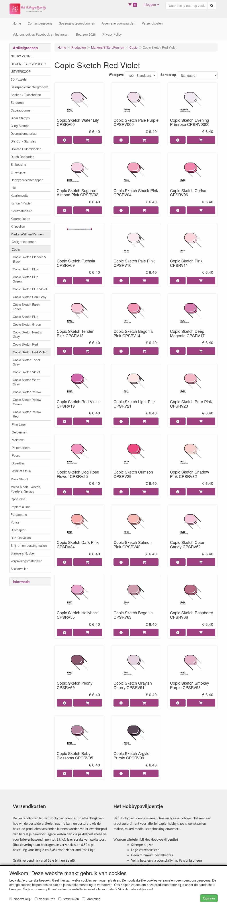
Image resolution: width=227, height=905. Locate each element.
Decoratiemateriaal (24, 133)
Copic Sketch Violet (26, 372)
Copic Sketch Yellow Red (27, 414)
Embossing (18, 164)
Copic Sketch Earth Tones (26, 306)
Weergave (116, 74)
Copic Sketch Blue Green (25, 279)
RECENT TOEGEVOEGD (28, 64)
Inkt (13, 187)
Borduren (17, 102)
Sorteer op (168, 74)
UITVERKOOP (21, 71)
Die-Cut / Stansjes (23, 141)
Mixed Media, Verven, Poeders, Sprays (26, 489)
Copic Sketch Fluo (25, 316)
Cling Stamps (20, 125)
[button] (151, 4)
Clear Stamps (20, 118)
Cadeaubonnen (21, 110)
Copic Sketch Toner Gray (26, 362)
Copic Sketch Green (27, 324)
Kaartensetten (20, 195)
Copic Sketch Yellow (27, 392)
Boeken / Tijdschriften (26, 94)
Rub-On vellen (21, 537)
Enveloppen (19, 172)
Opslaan (209, 898)
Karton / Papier (21, 203)
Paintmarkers (21, 447)
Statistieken (71, 899)
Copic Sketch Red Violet (30, 352)
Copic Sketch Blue (25, 269)
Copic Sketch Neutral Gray (27, 334)
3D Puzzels (18, 79)
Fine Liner (19, 424)
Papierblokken (21, 506)
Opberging (18, 499)
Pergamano (19, 514)
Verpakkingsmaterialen (27, 561)
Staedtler (18, 463)
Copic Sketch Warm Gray (26, 381)
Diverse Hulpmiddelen (26, 149)
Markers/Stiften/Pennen (27, 234)
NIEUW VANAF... (22, 56)
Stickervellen (19, 568)
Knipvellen (18, 226)
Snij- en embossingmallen (29, 545)
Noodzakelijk (22, 899)
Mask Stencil (19, 479)
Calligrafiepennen (24, 241)
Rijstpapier (18, 530)
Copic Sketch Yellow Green (27, 401)
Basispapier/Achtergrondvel (30, 87)
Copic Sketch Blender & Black (29, 259)
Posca (16, 455)
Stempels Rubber (23, 553)
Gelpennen (19, 432)
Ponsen (16, 522)
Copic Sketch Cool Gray (29, 297)
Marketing (93, 899)
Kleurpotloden (20, 218)
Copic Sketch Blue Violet (30, 289)
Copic (16, 249)
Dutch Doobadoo (22, 156)
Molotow (17, 440)
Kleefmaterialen (22, 211)
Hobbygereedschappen (27, 180)
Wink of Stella (21, 471)
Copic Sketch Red (25, 344)
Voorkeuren (47, 899)
